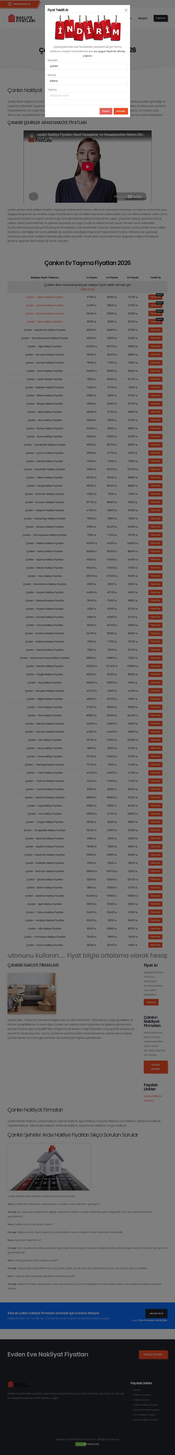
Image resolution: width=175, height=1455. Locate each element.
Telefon (52, 89)
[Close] (126, 10)
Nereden (53, 60)
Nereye (52, 75)
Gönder (120, 111)
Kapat (106, 111)
